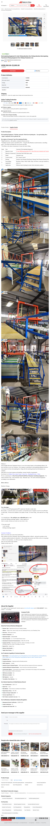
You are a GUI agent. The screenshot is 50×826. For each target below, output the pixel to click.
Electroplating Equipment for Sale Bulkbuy (10, 813)
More (2, 815)
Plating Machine (27, 807)
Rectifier (26, 784)
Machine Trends (36, 810)
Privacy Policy (43, 822)
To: (7, 720)
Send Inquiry (13, 70)
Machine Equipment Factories (19, 804)
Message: (6, 723)
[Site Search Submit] (32, 5)
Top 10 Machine (27, 810)
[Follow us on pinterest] (47, 818)
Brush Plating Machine (22, 657)
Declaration (38, 822)
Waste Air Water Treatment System (35, 657)
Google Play (12, 818)
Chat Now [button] (38, 70)
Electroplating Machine (14, 655)
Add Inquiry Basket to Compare (25, 48)
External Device (40, 784)
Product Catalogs (18, 780)
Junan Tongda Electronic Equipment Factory (12, 60)
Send (10, 733)
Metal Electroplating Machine (39, 9)
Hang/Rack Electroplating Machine (7, 782)
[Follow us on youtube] (45, 818)
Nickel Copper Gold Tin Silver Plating (10, 657)
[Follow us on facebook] (40, 818)
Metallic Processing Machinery (27, 9)
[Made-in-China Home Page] (25, 2)
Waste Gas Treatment (5, 784)
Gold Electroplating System (34, 798)
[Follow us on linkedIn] (35, 819)
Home (2, 9)
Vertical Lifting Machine (41, 782)
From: (7, 717)
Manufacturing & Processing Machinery (12, 9)
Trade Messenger (20, 818)
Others (2, 787)
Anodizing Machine (42, 655)
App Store (4, 818)
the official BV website (29, 608)
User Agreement (31, 822)
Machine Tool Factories (6, 807)
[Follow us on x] (41, 818)
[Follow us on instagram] (43, 818)
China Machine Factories (7, 804)
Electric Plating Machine (6, 810)
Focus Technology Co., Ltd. (16, 822)
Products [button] (12, 5)
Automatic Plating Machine (6, 10)
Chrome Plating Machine (33, 655)
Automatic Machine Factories (33, 804)
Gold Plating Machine (18, 810)
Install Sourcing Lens (7, 819)
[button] (2, 2)
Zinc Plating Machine (23, 655)
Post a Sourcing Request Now (35, 733)
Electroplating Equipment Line (20, 798)
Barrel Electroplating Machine (18, 782)
